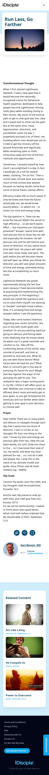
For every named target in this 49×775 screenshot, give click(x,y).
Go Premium (46, 745)
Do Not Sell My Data (14, 743)
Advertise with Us (12, 734)
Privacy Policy (11, 726)
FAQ (6, 730)
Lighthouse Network (35, 553)
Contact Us (9, 738)
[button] (43, 5)
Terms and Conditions (15, 722)
